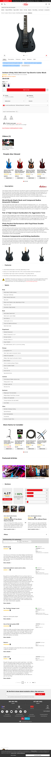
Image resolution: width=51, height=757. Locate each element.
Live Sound (40, 9)
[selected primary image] (25, 34)
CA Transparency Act (7, 716)
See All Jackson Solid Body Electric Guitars (12, 128)
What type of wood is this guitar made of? (12, 63)
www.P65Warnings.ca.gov (31, 281)
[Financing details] (47, 105)
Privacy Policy (34, 751)
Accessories (47, 9)
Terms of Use (13, 753)
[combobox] (4, 89)
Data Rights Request (31, 716)
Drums (21, 9)
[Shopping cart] (49, 4)
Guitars (2, 9)
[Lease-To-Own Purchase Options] (17, 111)
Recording (34, 9)
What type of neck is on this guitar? (11, 65)
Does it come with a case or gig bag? (33, 63)
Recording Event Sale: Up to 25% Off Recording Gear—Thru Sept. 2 (26, 0)
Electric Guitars (12, 13)
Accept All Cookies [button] (37, 755)
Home (2, 13)
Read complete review (9, 529)
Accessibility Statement (44, 714)
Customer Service (19, 708)
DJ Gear (25, 9)
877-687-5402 (38, 701)
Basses (29, 9)
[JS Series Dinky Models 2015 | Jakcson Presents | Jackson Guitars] (8, 142)
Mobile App (47, 708)
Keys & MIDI (16, 9)
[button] (25, 186)
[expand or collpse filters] (46, 534)
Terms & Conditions (19, 714)
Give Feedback (47, 711)
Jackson (30, 13)
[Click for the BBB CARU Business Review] (25, 718)
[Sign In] (46, 4)
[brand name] (43, 186)
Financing (32, 708)
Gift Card (3, 708)
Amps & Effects (8, 9)
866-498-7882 (13, 701)
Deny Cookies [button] (13, 755)
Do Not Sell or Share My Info (19, 716)
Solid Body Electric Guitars (21, 13)
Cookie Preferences (21, 753)
